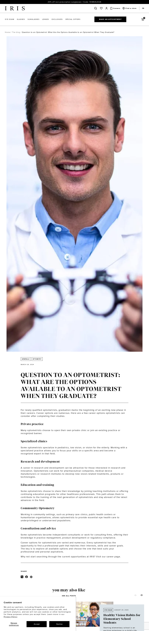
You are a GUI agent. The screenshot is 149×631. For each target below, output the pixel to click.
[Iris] (15, 8)
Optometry (37, 359)
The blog (16, 32)
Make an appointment (110, 19)
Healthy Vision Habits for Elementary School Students (121, 618)
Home (7, 32)
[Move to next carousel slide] (141, 595)
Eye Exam (108, 610)
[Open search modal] (96, 8)
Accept (37, 624)
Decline (59, 624)
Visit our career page (108, 556)
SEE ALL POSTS (69, 596)
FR (143, 8)
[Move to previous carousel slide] (136, 595)
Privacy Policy (10, 616)
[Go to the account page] (106, 8)
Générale (26, 359)
